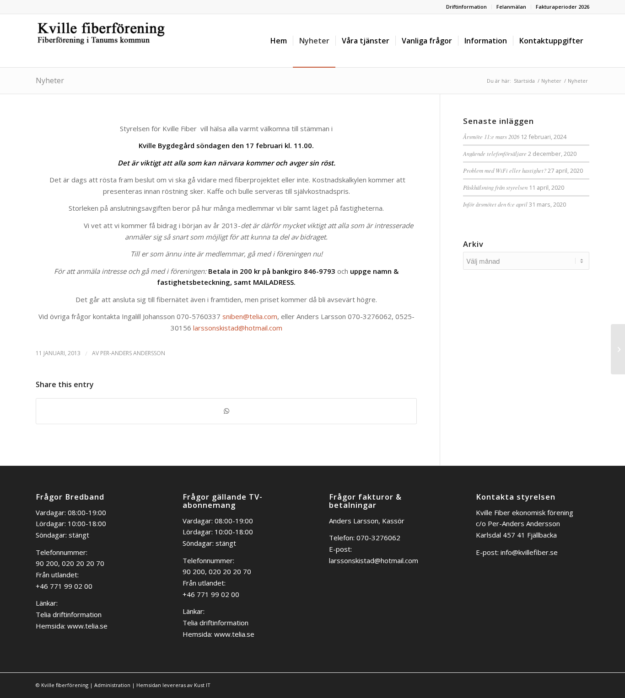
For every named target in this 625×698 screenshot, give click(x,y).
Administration (112, 685)
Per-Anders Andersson (132, 353)
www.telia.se (87, 625)
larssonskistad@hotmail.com (237, 327)
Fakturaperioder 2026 (562, 6)
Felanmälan (511, 6)
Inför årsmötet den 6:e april (495, 204)
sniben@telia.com (249, 316)
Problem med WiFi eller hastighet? (504, 170)
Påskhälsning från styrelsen (495, 187)
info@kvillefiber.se (529, 552)
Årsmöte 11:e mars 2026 (491, 136)
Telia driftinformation (69, 614)
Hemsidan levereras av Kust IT (173, 685)
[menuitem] (467, 7)
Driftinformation (466, 6)
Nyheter (50, 80)
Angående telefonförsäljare (495, 153)
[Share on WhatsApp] (226, 411)
